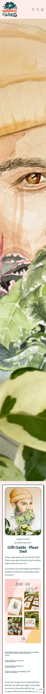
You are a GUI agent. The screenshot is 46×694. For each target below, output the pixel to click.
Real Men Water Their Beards (18, 652)
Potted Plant (10, 661)
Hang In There (11, 671)
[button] (37, 9)
